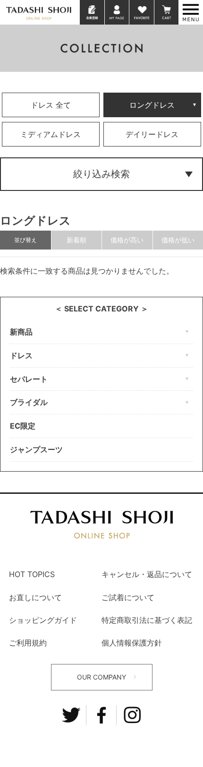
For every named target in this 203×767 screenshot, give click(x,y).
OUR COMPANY (101, 677)
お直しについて (35, 597)
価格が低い (178, 240)
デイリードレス (152, 134)
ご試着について (128, 597)
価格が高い (127, 240)
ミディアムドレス (50, 134)
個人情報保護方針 (132, 642)
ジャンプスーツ (36, 449)
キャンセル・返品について (147, 574)
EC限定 (22, 426)
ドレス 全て (51, 105)
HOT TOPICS (32, 574)
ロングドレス (152, 105)
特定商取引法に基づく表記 (147, 620)
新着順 (76, 240)
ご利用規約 (28, 642)
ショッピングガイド (43, 620)
